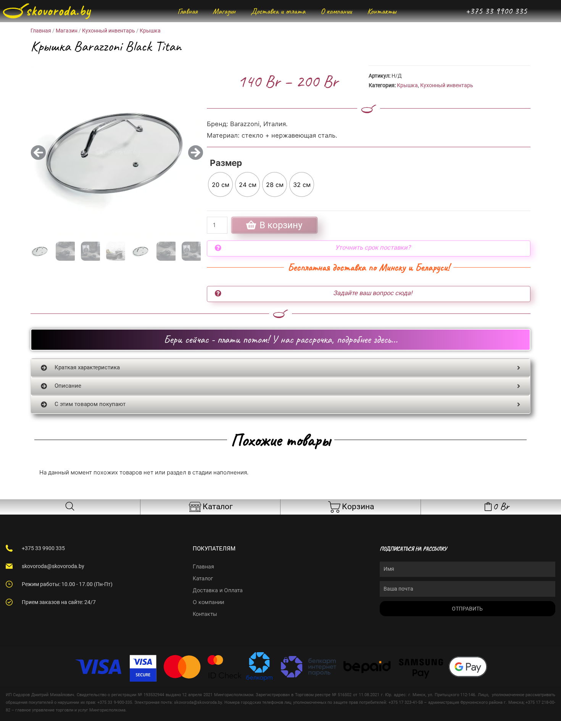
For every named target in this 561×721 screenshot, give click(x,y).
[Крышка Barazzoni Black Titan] (117, 152)
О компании (336, 11)
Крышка (150, 31)
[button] (38, 152)
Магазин (224, 11)
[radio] (220, 184)
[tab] (280, 368)
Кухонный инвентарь (108, 31)
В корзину (281, 225)
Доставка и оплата (278, 11)
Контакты (381, 11)
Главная (187, 11)
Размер (226, 163)
